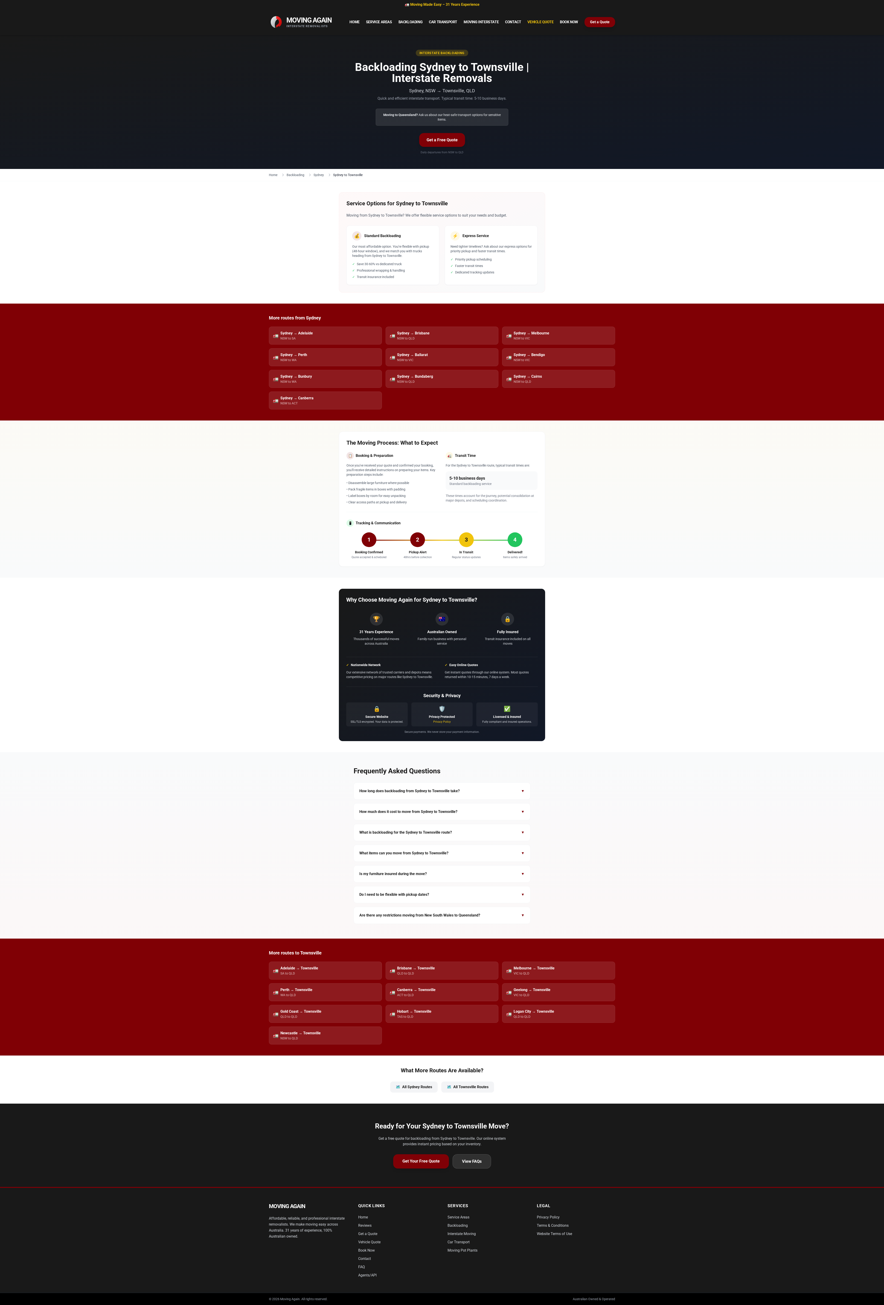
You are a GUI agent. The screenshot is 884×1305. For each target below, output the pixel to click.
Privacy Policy (442, 721)
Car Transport (443, 22)
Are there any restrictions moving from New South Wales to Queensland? (442, 915)
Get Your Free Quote (421, 1161)
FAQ (361, 1267)
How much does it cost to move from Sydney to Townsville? (442, 811)
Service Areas (379, 22)
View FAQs (472, 1161)
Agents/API (367, 1275)
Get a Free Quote (442, 139)
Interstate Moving (462, 1234)
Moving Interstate (481, 22)
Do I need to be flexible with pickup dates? (442, 894)
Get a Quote (600, 22)
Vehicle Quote (540, 22)
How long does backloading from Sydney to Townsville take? (442, 791)
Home (354, 22)
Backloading (410, 22)
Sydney (319, 175)
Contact (513, 22)
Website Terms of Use (554, 1234)
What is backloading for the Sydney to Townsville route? (442, 832)
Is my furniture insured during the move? (442, 874)
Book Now (569, 22)
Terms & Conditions (553, 1225)
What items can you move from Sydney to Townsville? (442, 853)
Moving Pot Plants (462, 1250)
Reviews (365, 1225)
